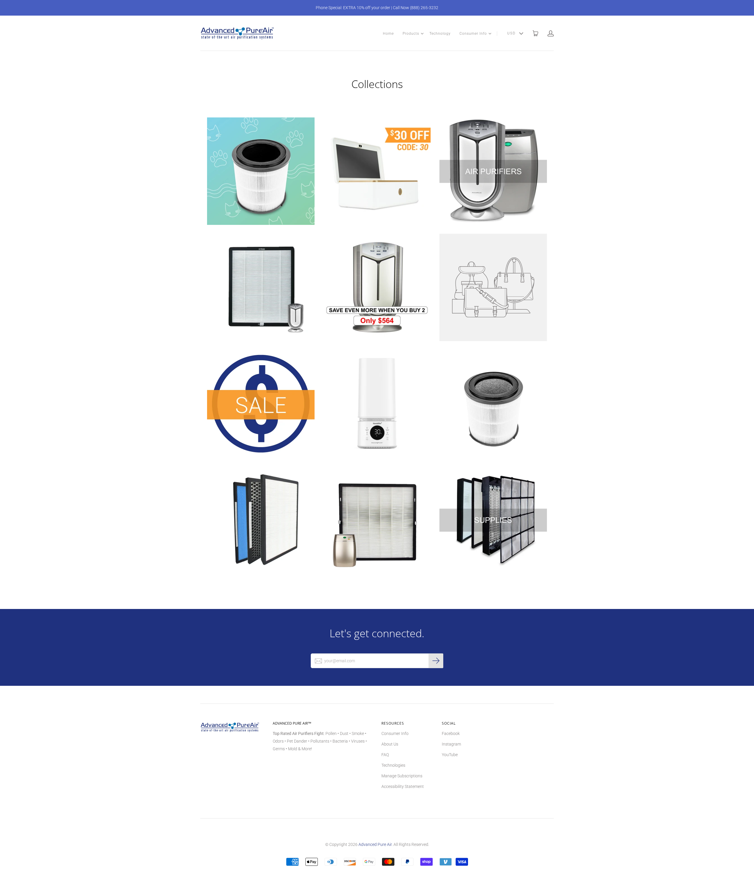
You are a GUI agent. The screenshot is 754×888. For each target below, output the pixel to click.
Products (411, 33)
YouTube (450, 754)
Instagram (451, 744)
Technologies (393, 765)
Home (388, 33)
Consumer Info (473, 33)
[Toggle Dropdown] (422, 33)
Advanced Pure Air (375, 844)
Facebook (451, 733)
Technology (440, 33)
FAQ (385, 754)
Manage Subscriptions (401, 776)
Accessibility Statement (402, 786)
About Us (389, 744)
